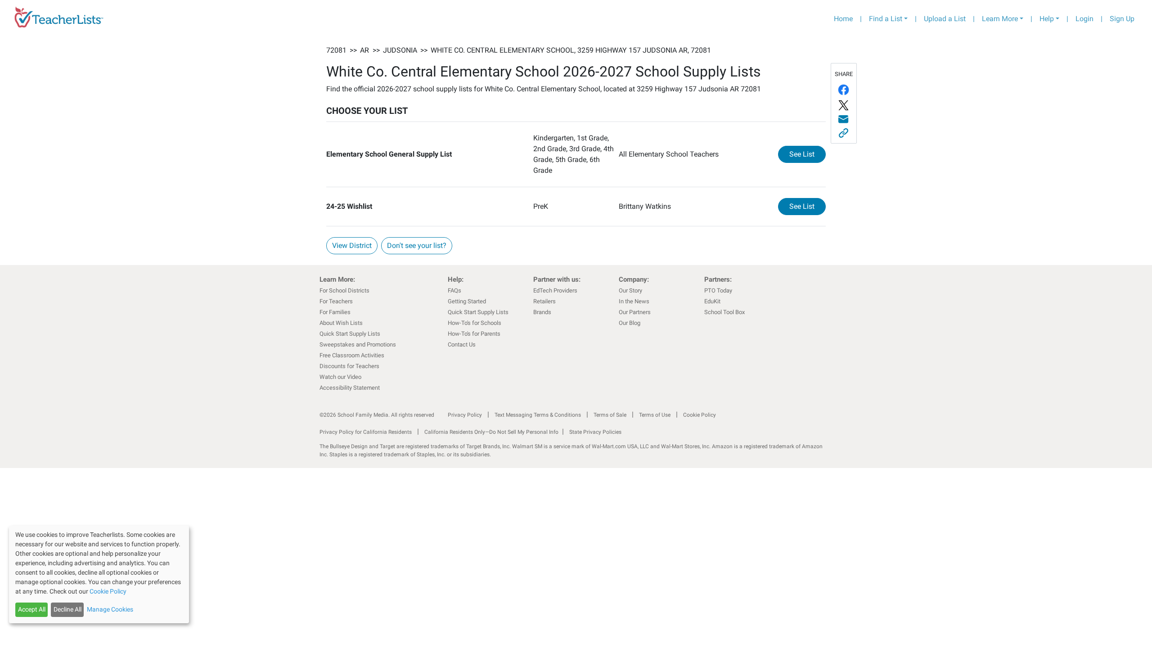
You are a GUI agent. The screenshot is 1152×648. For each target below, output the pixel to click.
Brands (542, 312)
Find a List (885, 18)
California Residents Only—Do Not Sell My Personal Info (491, 432)
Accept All (31, 609)
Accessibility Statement (350, 387)
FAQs (454, 290)
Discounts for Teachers (349, 366)
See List (807, 153)
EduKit (712, 301)
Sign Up (1122, 18)
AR (364, 50)
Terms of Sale (610, 415)
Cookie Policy (699, 415)
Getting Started (467, 301)
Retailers (544, 301)
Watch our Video (340, 377)
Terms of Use (654, 415)
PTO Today (718, 290)
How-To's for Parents (474, 333)
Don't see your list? (416, 245)
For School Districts (344, 290)
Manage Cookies (110, 609)
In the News (634, 301)
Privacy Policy (465, 415)
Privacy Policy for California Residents (366, 432)
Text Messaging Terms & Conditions (538, 415)
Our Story (630, 290)
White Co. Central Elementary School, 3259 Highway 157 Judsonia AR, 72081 (571, 50)
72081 (336, 50)
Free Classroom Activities (352, 355)
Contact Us (462, 344)
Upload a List (945, 18)
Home (843, 18)
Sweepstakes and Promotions (358, 344)
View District (352, 245)
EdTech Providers (555, 290)
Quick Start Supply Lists (350, 333)
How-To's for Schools (474, 323)
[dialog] (99, 574)
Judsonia (400, 50)
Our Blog (629, 323)
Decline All (67, 609)
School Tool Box (724, 312)
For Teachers (336, 301)
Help (1047, 18)
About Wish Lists (341, 323)
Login (1085, 18)
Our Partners (635, 312)
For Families (335, 312)
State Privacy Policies (595, 432)
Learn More (1000, 18)
